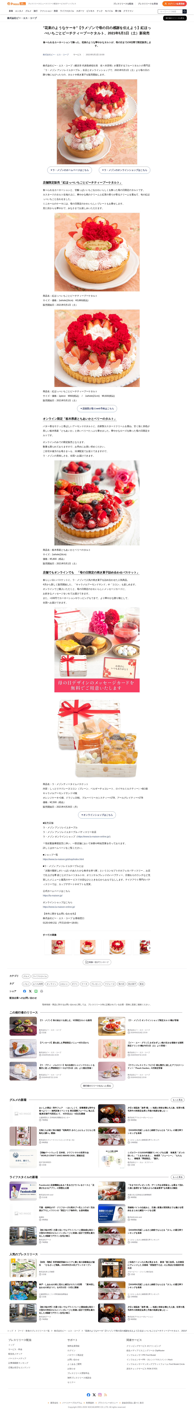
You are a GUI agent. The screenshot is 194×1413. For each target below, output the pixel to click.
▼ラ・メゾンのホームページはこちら (69, 170)
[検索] (184, 11)
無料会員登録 (73, 1346)
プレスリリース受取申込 (78, 1373)
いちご (26, 984)
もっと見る (178, 1100)
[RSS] (105, 1395)
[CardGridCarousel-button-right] (150, 948)
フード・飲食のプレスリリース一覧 (34, 1331)
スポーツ (80, 11)
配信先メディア (15, 1354)
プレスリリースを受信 (148, 4)
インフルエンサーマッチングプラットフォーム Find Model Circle (156, 1364)
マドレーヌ (110, 984)
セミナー (71, 1382)
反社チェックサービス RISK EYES (142, 1368)
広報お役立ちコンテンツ (19, 1367)
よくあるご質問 (74, 1364)
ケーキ (84, 984)
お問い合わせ (73, 1359)
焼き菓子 (132, 984)
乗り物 (118, 11)
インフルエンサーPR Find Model (141, 1355)
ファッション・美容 (49, 11)
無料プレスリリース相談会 (79, 1378)
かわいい (64, 984)
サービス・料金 (15, 1349)
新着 (11, 11)
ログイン (71, 1350)
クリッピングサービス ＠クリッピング (144, 1346)
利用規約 (90, 1403)
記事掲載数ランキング (18, 1363)
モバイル (109, 11)
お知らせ (71, 1368)
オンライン (52, 984)
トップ (10, 1331)
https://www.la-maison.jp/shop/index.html (63, 859)
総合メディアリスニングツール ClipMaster (146, 1350)
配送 (142, 984)
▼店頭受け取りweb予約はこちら (97, 408)
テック (100, 11)
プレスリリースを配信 (123, 4)
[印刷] (41, 991)
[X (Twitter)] (30, 991)
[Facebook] (24, 991)
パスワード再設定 (75, 1355)
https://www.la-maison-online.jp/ (93, 836)
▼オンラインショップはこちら (97, 815)
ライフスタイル (67, 11)
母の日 (121, 984)
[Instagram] (100, 1395)
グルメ (28, 11)
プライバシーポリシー (108, 1403)
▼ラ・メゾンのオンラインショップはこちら (124, 170)
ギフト (75, 984)
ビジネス (90, 11)
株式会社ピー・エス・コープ (56, 54)
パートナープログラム (72, 1403)
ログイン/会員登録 (176, 4)
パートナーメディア (17, 1358)
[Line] (36, 991)
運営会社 (54, 1403)
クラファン (128, 11)
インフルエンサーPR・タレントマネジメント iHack (150, 1359)
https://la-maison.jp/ (52, 895)
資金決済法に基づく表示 (133, 1403)
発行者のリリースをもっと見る (97, 1086)
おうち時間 (38, 984)
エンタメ (19, 11)
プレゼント (96, 984)
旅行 (36, 11)
